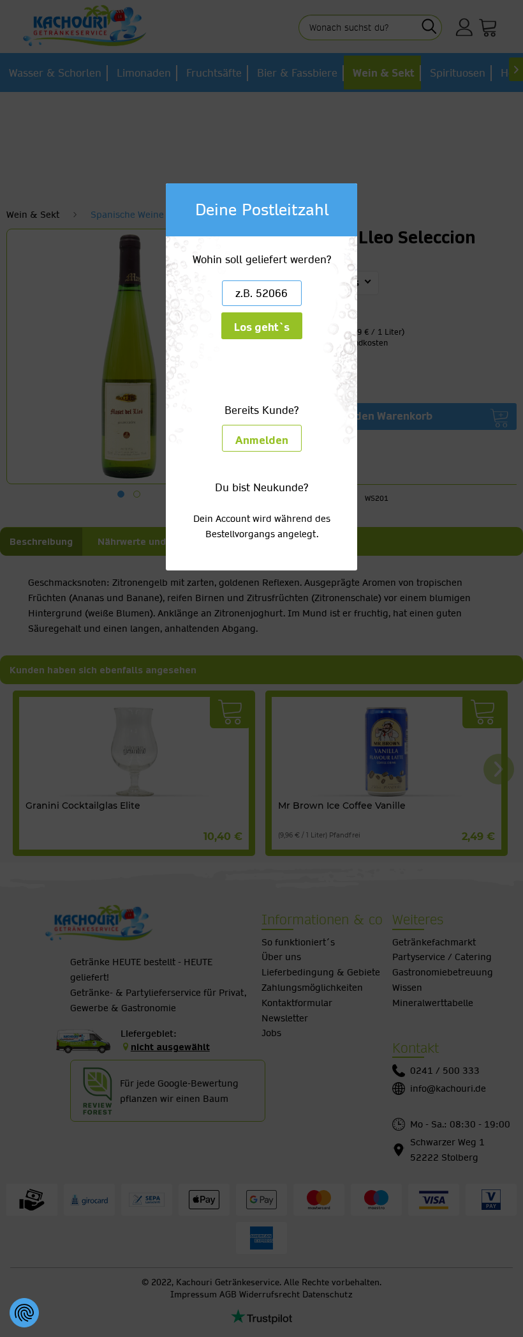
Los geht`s (262, 327)
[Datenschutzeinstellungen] (24, 1312)
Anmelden (261, 440)
